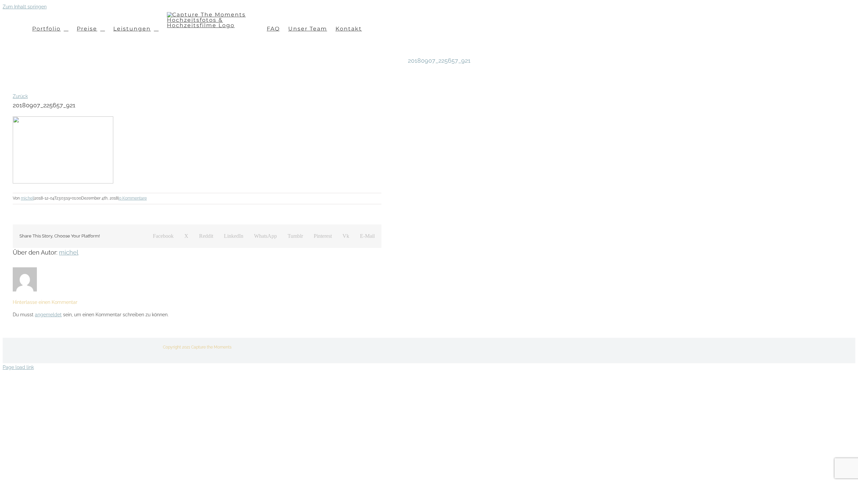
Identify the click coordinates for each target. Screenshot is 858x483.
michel (27, 198)
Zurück (20, 96)
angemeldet (48, 314)
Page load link (18, 367)
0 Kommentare (133, 198)
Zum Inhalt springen (25, 6)
